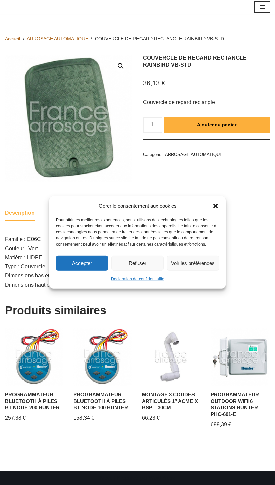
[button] (215, 205)
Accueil (12, 38)
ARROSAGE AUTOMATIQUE (57, 38)
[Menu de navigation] (262, 7)
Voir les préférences (193, 263)
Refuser (137, 263)
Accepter (82, 263)
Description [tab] (20, 213)
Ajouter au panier (216, 124)
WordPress (162, 478)
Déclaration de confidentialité (137, 279)
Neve (106, 478)
